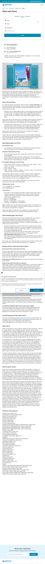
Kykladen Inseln (18, 8)
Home (3, 8)
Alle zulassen (36, 290)
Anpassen (22, 290)
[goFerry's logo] (7, 4)
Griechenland (11, 8)
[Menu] (42, 5)
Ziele (7, 8)
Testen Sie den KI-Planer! (35, 1)
